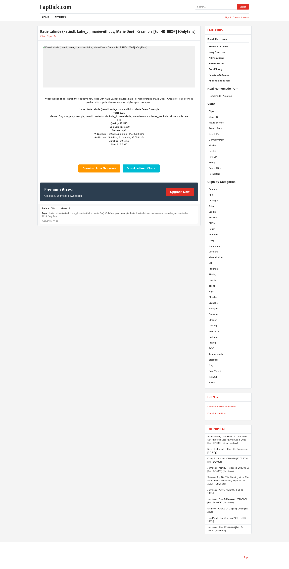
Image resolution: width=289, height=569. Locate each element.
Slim (53, 208)
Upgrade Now (179, 192)
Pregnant (213, 268)
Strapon (213, 320)
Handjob (213, 308)
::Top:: (246, 557)
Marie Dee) (98, 213)
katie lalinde (144, 213)
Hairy (211, 240)
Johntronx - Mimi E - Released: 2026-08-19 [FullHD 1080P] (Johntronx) (228, 469)
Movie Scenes (216, 122)
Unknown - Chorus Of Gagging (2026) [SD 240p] (227, 510)
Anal (211, 194)
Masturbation (216, 257)
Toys (211, 291)
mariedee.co (157, 213)
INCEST (213, 376)
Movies (212, 145)
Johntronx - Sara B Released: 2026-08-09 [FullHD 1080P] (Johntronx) (227, 501)
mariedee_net (170, 213)
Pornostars (214, 173)
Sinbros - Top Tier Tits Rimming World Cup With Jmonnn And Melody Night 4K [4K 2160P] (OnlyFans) (228, 480)
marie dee (183, 213)
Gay (211, 365)
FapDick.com (55, 7)
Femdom (213, 234)
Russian (213, 280)
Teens (212, 285)
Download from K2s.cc (141, 168)
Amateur (213, 189)
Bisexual (213, 359)
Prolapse (213, 337)
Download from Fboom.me (99, 168)
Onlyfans (109, 213)
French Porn (215, 128)
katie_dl (74, 213)
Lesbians (213, 251)
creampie (124, 213)
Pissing (212, 274)
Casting (213, 325)
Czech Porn (215, 134)
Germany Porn (216, 139)
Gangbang (214, 246)
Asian (212, 206)
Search (242, 7)
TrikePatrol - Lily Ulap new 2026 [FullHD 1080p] (226, 520)
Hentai (212, 151)
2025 (44, 216)
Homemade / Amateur (220, 96)
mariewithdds (85, 213)
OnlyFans (52, 216)
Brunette (213, 302)
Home (45, 17)
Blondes (213, 297)
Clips (42, 36)
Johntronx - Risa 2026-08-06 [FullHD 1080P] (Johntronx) (225, 529)
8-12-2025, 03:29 (50, 221)
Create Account (241, 17)
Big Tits (212, 211)
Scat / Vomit (215, 371)
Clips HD (51, 36)
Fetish (212, 229)
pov (117, 213)
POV (211, 348)
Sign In (228, 17)
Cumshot (213, 314)
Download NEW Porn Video (221, 406)
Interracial (214, 331)
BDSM (212, 223)
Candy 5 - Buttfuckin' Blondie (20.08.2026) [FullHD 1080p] (227, 460)
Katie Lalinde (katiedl (59, 213)
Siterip (212, 162)
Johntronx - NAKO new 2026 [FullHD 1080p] (225, 492)
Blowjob (213, 217)
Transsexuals (216, 354)
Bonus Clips (215, 168)
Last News (60, 17)
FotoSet (213, 156)
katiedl (133, 213)
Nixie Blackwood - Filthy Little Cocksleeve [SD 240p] (227, 451)
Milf (210, 263)
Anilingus (213, 200)
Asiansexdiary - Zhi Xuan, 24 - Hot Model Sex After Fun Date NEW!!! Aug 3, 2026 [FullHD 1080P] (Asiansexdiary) (227, 439)
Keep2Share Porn (216, 413)
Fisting (212, 342)
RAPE (212, 382)
